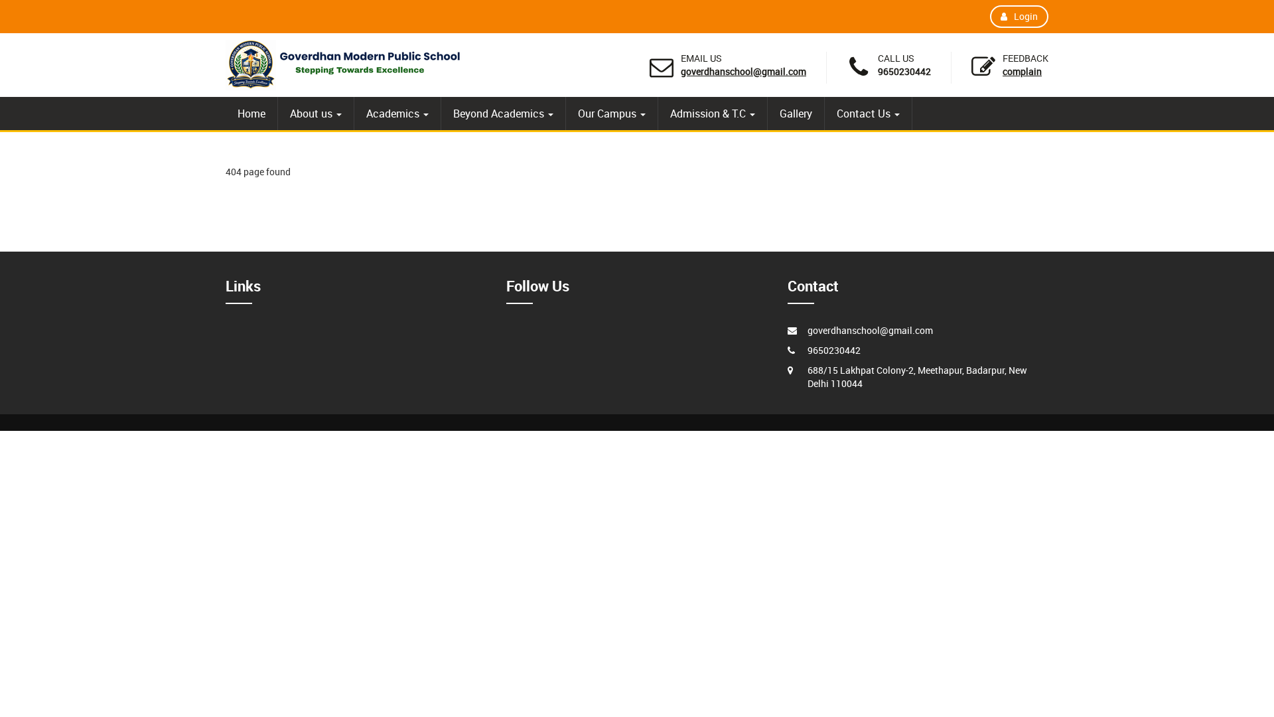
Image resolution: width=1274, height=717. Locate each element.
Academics (394, 113)
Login (1026, 16)
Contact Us (865, 113)
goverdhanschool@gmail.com (743, 71)
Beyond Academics (500, 113)
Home (251, 113)
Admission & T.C (709, 113)
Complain (1022, 71)
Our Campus (608, 113)
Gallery (796, 113)
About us (312, 113)
